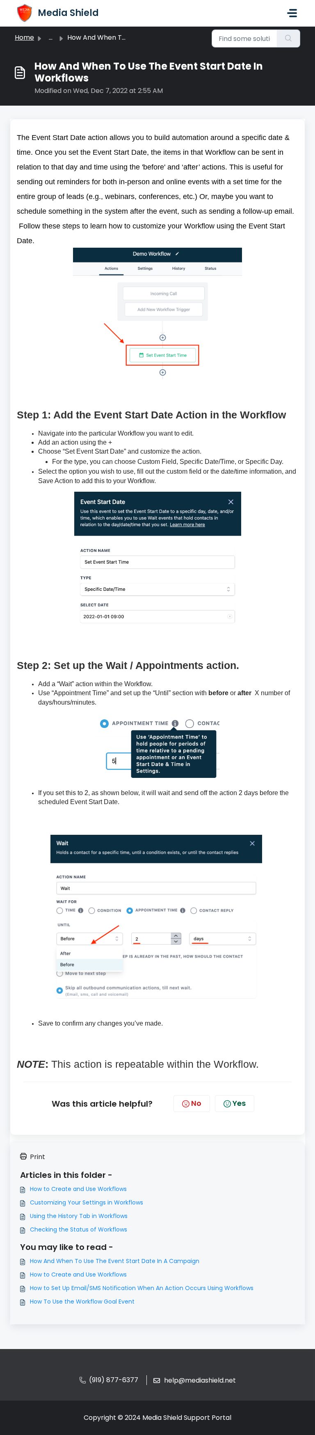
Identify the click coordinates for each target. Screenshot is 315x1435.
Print (37, 1157)
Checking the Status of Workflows (78, 1229)
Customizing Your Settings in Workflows (86, 1202)
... (50, 37)
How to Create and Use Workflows (78, 1189)
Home (24, 37)
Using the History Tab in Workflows (79, 1216)
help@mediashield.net (200, 1380)
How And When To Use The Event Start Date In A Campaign (114, 1261)
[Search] (288, 38)
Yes (239, 1103)
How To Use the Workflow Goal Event (82, 1301)
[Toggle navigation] (292, 13)
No (196, 1103)
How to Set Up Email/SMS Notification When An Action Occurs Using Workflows (141, 1288)
